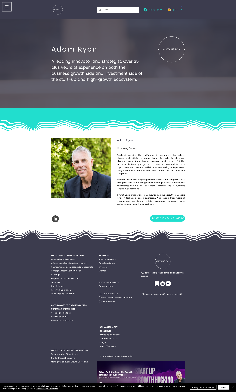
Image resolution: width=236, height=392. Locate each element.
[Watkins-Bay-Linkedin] (162, 283)
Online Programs (59, 369)
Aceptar (223, 387)
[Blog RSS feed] (168, 283)
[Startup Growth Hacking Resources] (157, 283)
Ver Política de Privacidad (47, 388)
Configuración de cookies (203, 387)
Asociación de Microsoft (62, 320)
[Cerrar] (232, 387)
